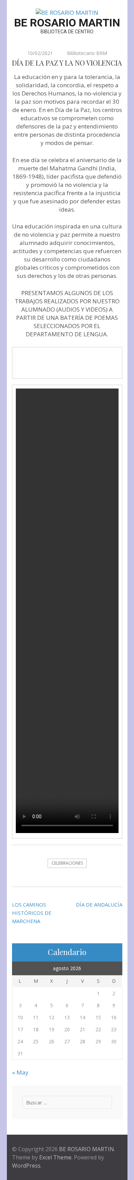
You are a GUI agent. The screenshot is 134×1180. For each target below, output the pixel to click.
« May (20, 1072)
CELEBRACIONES (67, 863)
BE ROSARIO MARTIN (67, 22)
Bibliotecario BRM (87, 53)
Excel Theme (55, 1157)
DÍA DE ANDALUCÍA (99, 904)
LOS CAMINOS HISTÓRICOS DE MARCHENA (32, 912)
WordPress (26, 1165)
